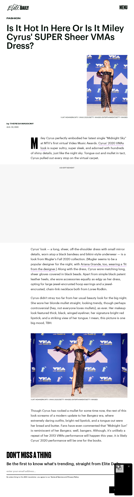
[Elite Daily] (18, 7)
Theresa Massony (22, 124)
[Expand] (118, 466)
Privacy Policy (73, 477)
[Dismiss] (128, 466)
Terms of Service (57, 477)
